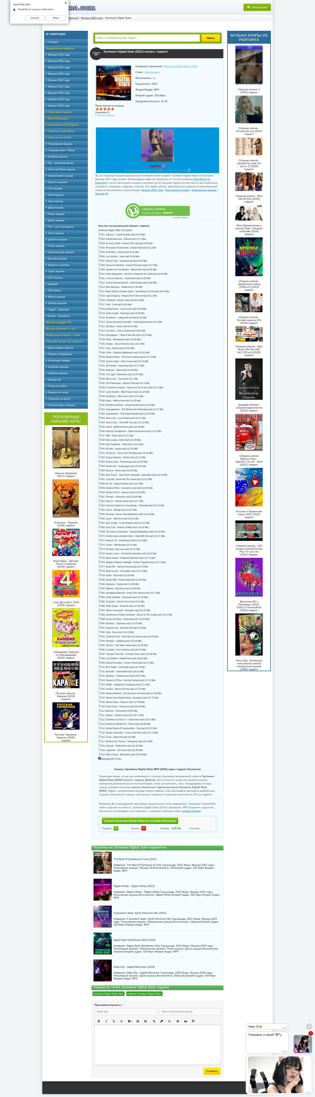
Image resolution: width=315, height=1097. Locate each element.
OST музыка (55, 277)
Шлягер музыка (57, 303)
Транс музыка (56, 271)
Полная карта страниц (61, 405)
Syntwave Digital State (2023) (181, 66)
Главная (53, 41)
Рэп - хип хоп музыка (60, 226)
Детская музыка (57, 258)
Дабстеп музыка (57, 239)
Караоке (53, 284)
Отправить (212, 1071)
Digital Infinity (163, 894)
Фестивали (54, 290)
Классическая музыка (61, 252)
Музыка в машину (58, 264)
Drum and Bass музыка (61, 169)
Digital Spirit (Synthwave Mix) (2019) (134, 939)
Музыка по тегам (58, 392)
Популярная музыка (177, 190)
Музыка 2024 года (59, 67)
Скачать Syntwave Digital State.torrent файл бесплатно (140, 820)
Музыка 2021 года (59, 86)
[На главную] (69, 7)
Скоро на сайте (57, 385)
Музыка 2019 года (59, 99)
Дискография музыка (60, 347)
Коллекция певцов (59, 360)
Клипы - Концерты (59, 315)
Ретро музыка (56, 213)
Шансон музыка (57, 182)
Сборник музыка (58, 373)
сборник (195, 921)
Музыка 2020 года (59, 92)
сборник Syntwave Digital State (144, 993)
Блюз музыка (56, 233)
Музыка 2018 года (59, 105)
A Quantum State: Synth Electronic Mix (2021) (140, 912)
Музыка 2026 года (59, 54)
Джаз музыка (55, 207)
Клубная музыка (57, 156)
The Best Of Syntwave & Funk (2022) (135, 859)
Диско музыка (56, 220)
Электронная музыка (203, 190)
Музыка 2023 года (152, 190)
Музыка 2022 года (59, 80)
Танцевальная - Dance (61, 150)
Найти (211, 38)
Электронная (152, 72)
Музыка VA (101, 193)
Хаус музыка (55, 201)
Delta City (179, 975)
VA (154, 77)
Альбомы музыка (58, 366)
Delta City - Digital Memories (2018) (134, 966)
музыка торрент (191, 811)
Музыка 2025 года (59, 61)
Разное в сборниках (60, 354)
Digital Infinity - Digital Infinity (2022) (134, 886)
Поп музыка (55, 188)
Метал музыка (56, 296)
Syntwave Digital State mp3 (108, 993)
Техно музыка (56, 245)
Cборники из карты (59, 398)
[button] (98, 1021)
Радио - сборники (58, 309)
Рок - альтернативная (61, 162)
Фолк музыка (55, 194)
